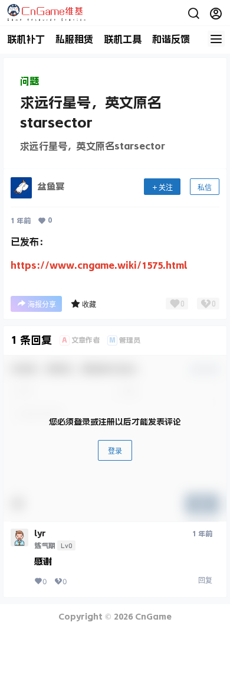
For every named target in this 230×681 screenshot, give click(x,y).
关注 (166, 187)
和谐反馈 (171, 39)
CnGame (152, 616)
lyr (40, 533)
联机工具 (123, 39)
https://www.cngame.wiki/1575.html (99, 265)
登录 (115, 451)
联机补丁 (26, 39)
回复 (205, 580)
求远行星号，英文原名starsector (92, 146)
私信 (205, 187)
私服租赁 (74, 39)
